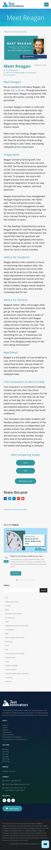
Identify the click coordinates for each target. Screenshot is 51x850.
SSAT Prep (5, 752)
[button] (46, 4)
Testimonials (6, 732)
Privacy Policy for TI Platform (11, 737)
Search (7, 585)
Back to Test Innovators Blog (16, 32)
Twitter (9, 498)
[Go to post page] (25, 540)
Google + (18, 498)
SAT (6, 650)
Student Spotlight (19, 73)
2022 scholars (17, 90)
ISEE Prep (5, 749)
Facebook (5, 498)
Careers (5, 727)
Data (7, 610)
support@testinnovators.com (20, 784)
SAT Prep (5, 756)
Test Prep (8, 677)
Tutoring (8, 681)
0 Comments (10, 75)
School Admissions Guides (14, 653)
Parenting (8, 642)
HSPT (7, 622)
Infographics (9, 630)
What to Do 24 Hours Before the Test (26, 556)
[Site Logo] (13, 4)
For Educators (10, 618)
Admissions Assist (11, 602)
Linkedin (13, 800)
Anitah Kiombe (13, 70)
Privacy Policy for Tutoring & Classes (14, 739)
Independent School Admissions (17, 626)
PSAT (7, 645)
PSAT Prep (5, 759)
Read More (15, 573)
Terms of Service (8, 735)
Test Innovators (31, 73)
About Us (5, 725)
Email (22, 498)
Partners (5, 730)
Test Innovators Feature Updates (17, 673)
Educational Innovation (13, 614)
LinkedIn (14, 498)
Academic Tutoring (8, 771)
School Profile (10, 657)
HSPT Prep (5, 761)
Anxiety (8, 606)
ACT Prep (5, 754)
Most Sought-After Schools (14, 637)
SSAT (11, 73)
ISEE (7, 73)
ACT (6, 598)
